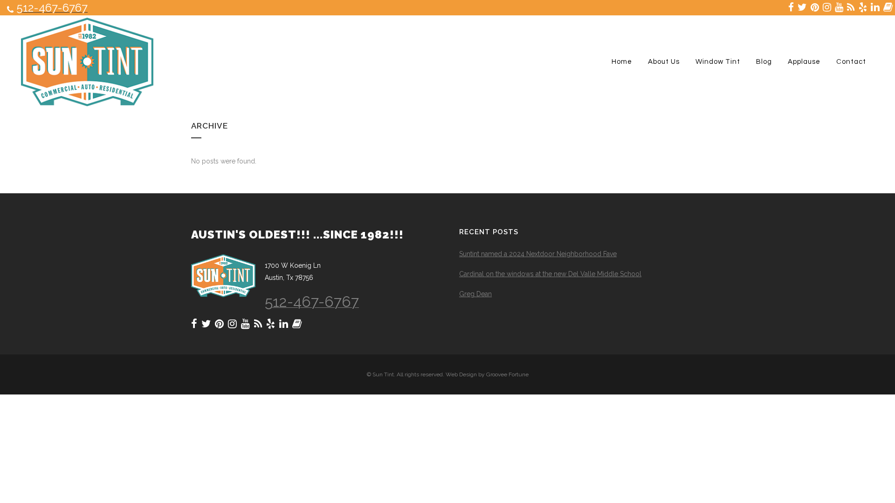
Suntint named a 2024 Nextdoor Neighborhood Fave (538, 254)
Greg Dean (475, 294)
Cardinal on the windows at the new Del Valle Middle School (550, 274)
